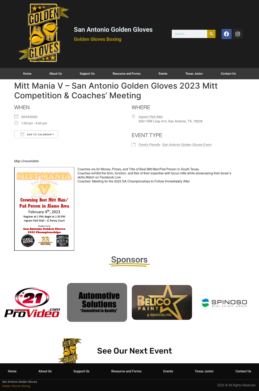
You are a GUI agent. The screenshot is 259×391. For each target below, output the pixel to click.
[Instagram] (238, 34)
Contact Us (228, 73)
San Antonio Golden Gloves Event (186, 144)
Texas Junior (194, 73)
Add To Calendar (39, 134)
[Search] (211, 34)
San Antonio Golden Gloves (113, 29)
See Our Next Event (134, 351)
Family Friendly (149, 144)
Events (163, 73)
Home (27, 73)
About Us (55, 73)
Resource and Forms (127, 73)
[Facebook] (227, 34)
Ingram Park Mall (151, 116)
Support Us (87, 73)
